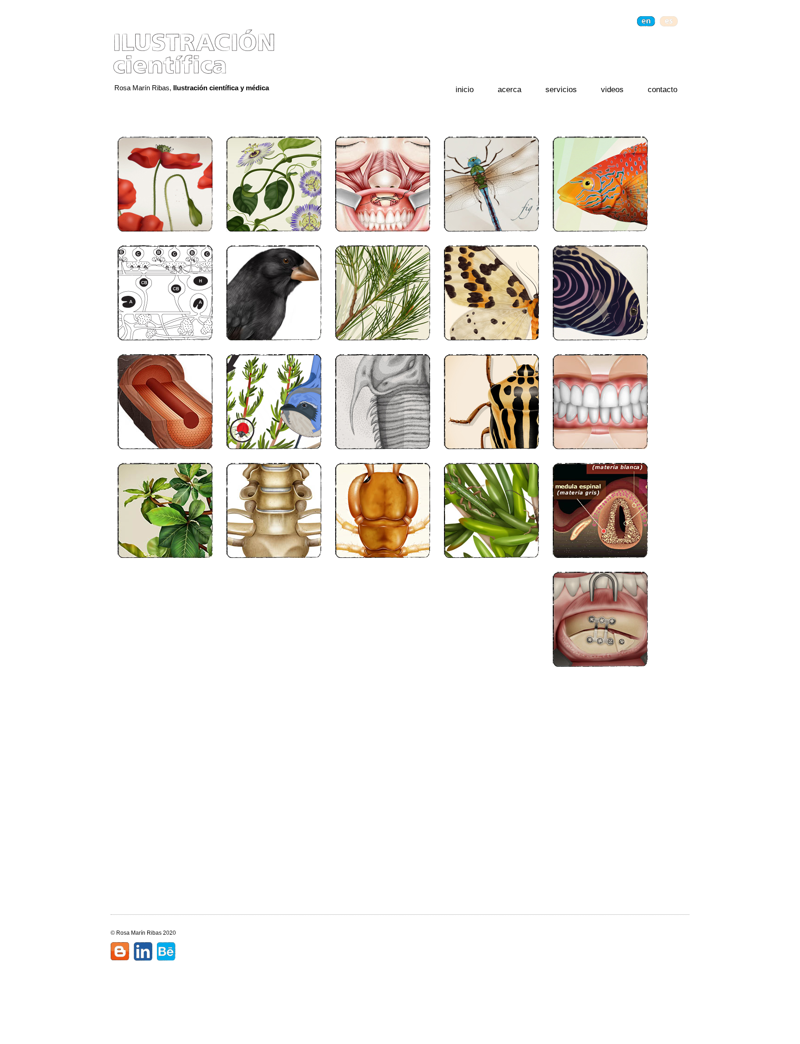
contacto (662, 89)
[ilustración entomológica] (491, 728)
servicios (561, 89)
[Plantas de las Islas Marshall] (382, 836)
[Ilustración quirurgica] (600, 619)
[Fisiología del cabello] (165, 401)
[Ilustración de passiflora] (273, 184)
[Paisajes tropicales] (273, 836)
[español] (669, 21)
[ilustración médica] (165, 728)
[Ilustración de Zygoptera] (491, 184)
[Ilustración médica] (382, 619)
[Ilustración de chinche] (491, 401)
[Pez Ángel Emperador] (600, 292)
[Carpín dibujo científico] (382, 184)
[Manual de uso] (382, 728)
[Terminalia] (165, 510)
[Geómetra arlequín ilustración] (491, 292)
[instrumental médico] (600, 836)
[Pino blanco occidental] (382, 292)
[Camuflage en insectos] (491, 510)
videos (612, 89)
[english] (646, 21)
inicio (465, 89)
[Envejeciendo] (165, 836)
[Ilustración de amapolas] (165, 184)
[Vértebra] (273, 510)
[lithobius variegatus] (382, 510)
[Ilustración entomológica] (491, 619)
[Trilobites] (382, 401)
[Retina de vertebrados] (165, 292)
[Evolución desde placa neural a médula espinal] (600, 510)
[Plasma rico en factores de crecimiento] (491, 836)
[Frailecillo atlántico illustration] (273, 292)
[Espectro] (165, 619)
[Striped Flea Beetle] (600, 401)
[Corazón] (600, 728)
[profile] (143, 952)
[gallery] (166, 952)
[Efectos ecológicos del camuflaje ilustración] (273, 401)
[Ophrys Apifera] (273, 619)
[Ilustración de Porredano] (600, 184)
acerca (509, 89)
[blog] (120, 952)
